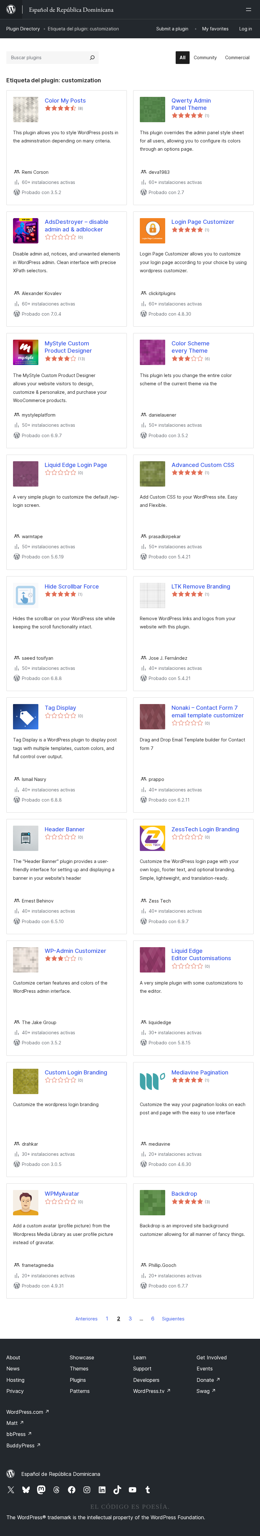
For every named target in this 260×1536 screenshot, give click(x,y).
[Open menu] (250, 9)
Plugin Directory (23, 28)
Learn (139, 1357)
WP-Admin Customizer (75, 950)
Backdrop (184, 1193)
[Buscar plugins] (92, 57)
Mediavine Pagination (200, 1072)
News (13, 1368)
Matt (15, 1423)
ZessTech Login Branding (205, 829)
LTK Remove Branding (201, 586)
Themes (79, 1368)
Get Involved (212, 1357)
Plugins (78, 1380)
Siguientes (173, 1318)
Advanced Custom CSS (203, 465)
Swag (206, 1391)
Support (142, 1368)
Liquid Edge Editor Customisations (201, 954)
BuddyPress (23, 1445)
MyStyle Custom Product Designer (68, 347)
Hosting (15, 1380)
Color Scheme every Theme (191, 347)
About (13, 1357)
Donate (208, 1380)
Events (205, 1368)
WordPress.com (27, 1412)
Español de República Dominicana (60, 1474)
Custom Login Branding (76, 1072)
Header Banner (65, 829)
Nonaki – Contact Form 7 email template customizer (208, 711)
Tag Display (60, 707)
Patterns (80, 1391)
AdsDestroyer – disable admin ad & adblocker (76, 225)
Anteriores (86, 1318)
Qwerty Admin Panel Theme (191, 104)
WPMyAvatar (62, 1193)
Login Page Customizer (203, 221)
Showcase (82, 1357)
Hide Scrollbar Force (72, 586)
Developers (146, 1380)
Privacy (15, 1391)
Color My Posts (65, 100)
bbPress (19, 1434)
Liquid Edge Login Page (76, 465)
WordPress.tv (152, 1391)
